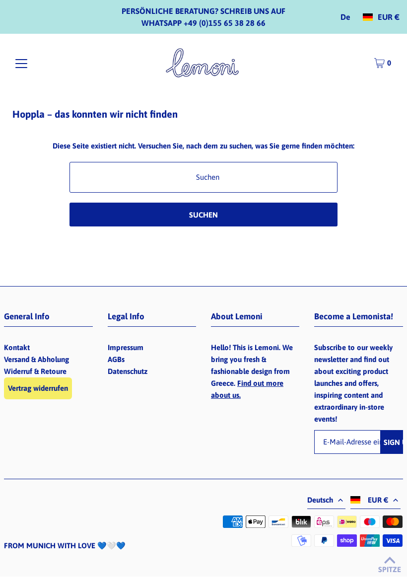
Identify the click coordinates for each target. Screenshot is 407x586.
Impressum (125, 347)
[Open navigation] (21, 63)
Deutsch (320, 500)
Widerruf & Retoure (35, 371)
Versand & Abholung (36, 359)
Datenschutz (127, 371)
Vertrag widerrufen (38, 388)
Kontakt (17, 347)
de (345, 17)
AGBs (116, 359)
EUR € (389, 17)
